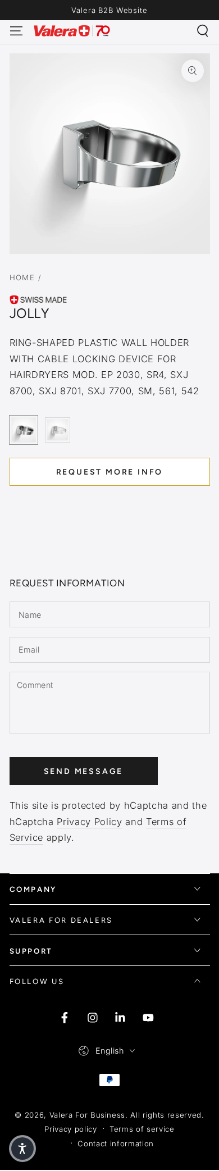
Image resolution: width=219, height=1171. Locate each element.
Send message (84, 771)
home (22, 277)
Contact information (115, 1143)
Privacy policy (70, 1128)
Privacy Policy (89, 821)
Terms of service (142, 1128)
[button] (203, 30)
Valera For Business (87, 1114)
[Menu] (16, 30)
